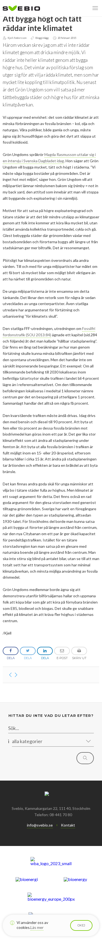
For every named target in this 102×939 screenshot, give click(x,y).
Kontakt (68, 825)
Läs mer (37, 927)
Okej (81, 925)
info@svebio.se (40, 825)
